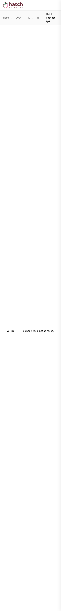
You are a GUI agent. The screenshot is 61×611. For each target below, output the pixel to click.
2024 (18, 17)
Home (6, 17)
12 (29, 17)
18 (38, 17)
